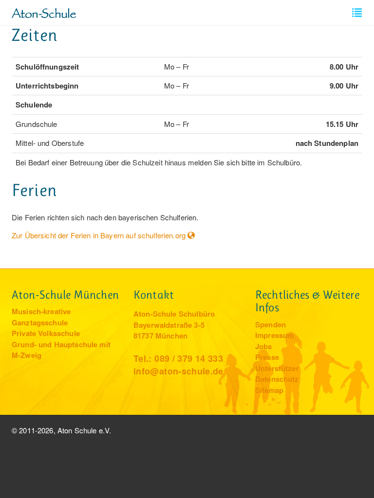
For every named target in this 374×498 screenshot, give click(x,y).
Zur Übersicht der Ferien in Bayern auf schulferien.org (99, 235)
